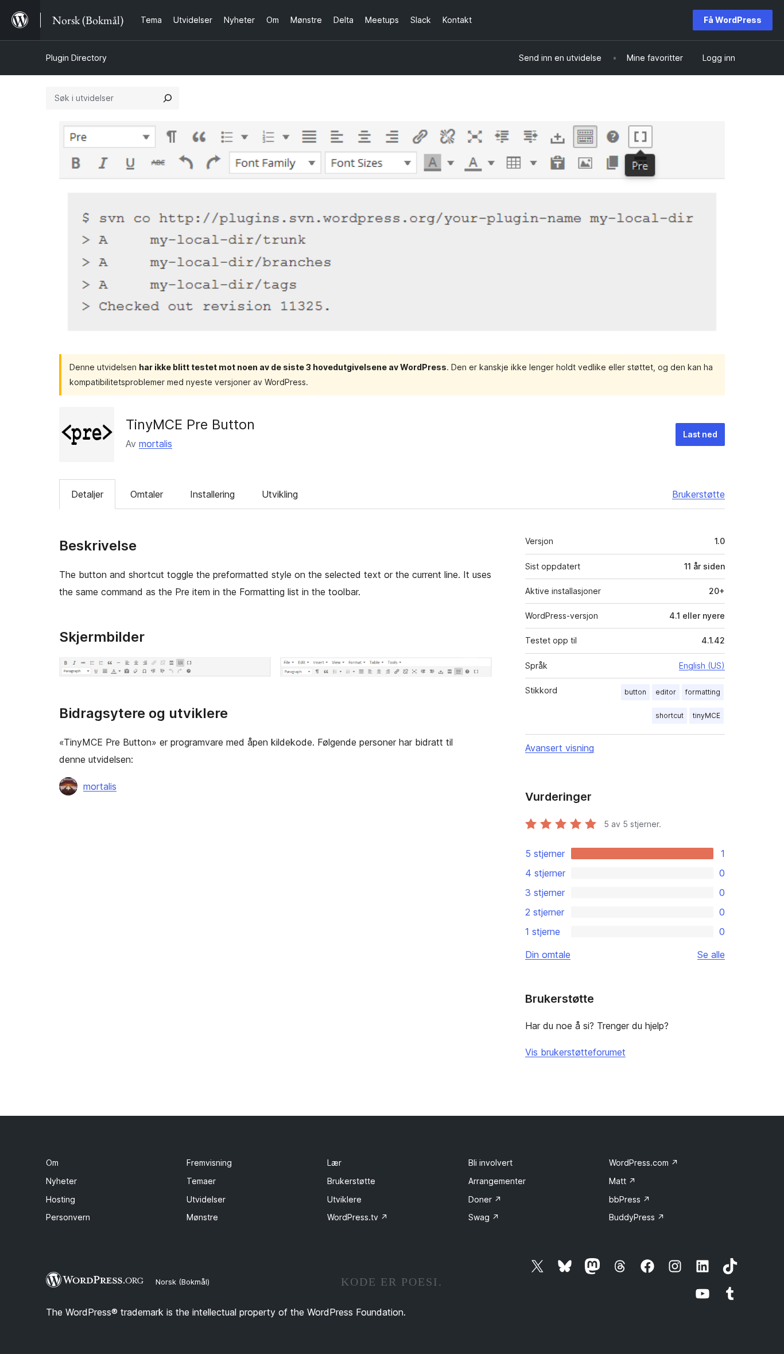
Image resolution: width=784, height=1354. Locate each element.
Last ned (700, 434)
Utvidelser (206, 1199)
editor (665, 692)
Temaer (201, 1181)
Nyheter (61, 1181)
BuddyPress (637, 1217)
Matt (622, 1181)
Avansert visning (559, 748)
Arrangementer (497, 1181)
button (635, 692)
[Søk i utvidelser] (167, 98)
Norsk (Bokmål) (182, 1281)
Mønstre (202, 1217)
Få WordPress (733, 20)
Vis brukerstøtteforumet (575, 1052)
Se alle (711, 954)
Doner (485, 1199)
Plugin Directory (76, 58)
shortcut (669, 715)
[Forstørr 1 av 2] (255, 672)
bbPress (629, 1199)
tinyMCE (706, 715)
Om (52, 1162)
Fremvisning (209, 1162)
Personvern (68, 1217)
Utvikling (280, 494)
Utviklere (344, 1199)
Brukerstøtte (698, 494)
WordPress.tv (357, 1217)
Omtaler (146, 494)
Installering (212, 494)
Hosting (60, 1199)
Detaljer (87, 494)
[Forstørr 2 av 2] (476, 672)
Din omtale (547, 954)
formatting (702, 692)
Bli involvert (490, 1162)
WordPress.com (643, 1162)
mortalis (155, 443)
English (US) (702, 665)
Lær (334, 1162)
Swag (483, 1217)
